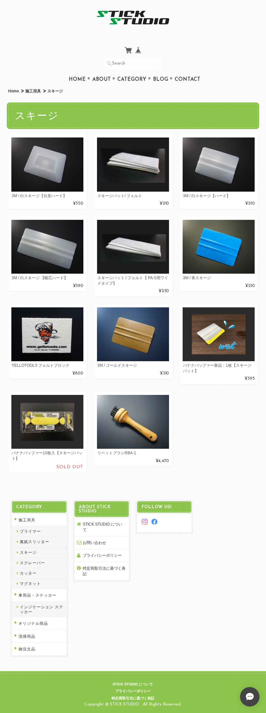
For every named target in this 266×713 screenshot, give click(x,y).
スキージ (28, 552)
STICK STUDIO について (102, 527)
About (101, 79)
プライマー (30, 531)
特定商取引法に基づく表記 (104, 571)
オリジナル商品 (33, 623)
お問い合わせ (94, 543)
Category (132, 79)
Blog (160, 79)
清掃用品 (26, 636)
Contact (187, 79)
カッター (28, 573)
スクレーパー (32, 563)
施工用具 (33, 91)
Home (77, 79)
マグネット (30, 583)
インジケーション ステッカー (41, 609)
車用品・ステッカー (37, 595)
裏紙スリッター (34, 542)
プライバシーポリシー (102, 555)
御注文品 (26, 649)
